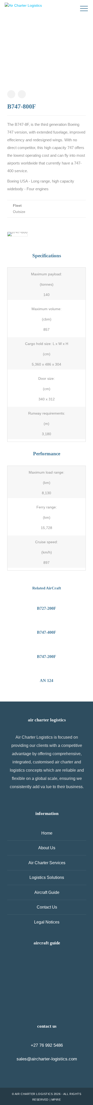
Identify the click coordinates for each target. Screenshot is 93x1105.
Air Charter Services (46, 863)
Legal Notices (46, 922)
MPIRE (56, 1099)
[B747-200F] (28, 984)
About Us (46, 848)
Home (46, 833)
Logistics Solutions (46, 877)
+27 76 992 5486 (47, 1045)
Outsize (19, 212)
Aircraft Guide (46, 892)
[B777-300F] (46, 984)
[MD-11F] (28, 1002)
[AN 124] (28, 965)
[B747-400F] (65, 965)
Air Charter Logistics (34, 1093)
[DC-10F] (65, 1002)
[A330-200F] (46, 1002)
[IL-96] (65, 984)
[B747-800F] (46, 965)
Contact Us (47, 907)
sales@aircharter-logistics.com (47, 1059)
